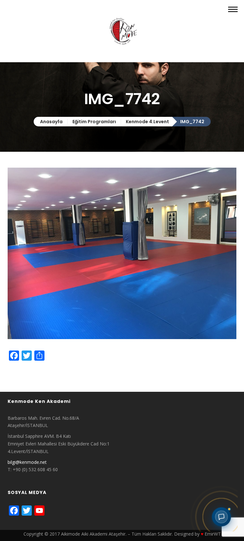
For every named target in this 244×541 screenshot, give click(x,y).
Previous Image (24, 371)
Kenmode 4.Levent (147, 121)
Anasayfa (51, 121)
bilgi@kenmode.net (27, 462)
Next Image (20, 378)
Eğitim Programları (94, 121)
